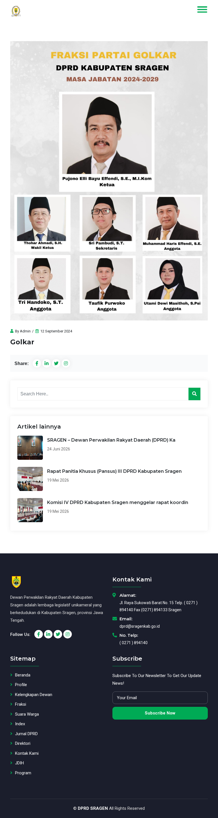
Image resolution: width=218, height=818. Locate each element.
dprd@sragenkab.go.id (140, 626)
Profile (21, 684)
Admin (25, 331)
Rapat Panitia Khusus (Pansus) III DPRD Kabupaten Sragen (114, 471)
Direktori (22, 743)
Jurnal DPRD (26, 733)
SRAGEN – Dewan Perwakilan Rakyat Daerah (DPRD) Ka (111, 440)
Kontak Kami (27, 753)
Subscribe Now (160, 713)
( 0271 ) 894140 (134, 642)
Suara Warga (27, 714)
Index (20, 723)
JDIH (19, 763)
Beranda (22, 675)
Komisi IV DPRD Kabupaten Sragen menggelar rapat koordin (117, 502)
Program (23, 772)
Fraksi (20, 704)
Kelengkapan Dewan (33, 694)
